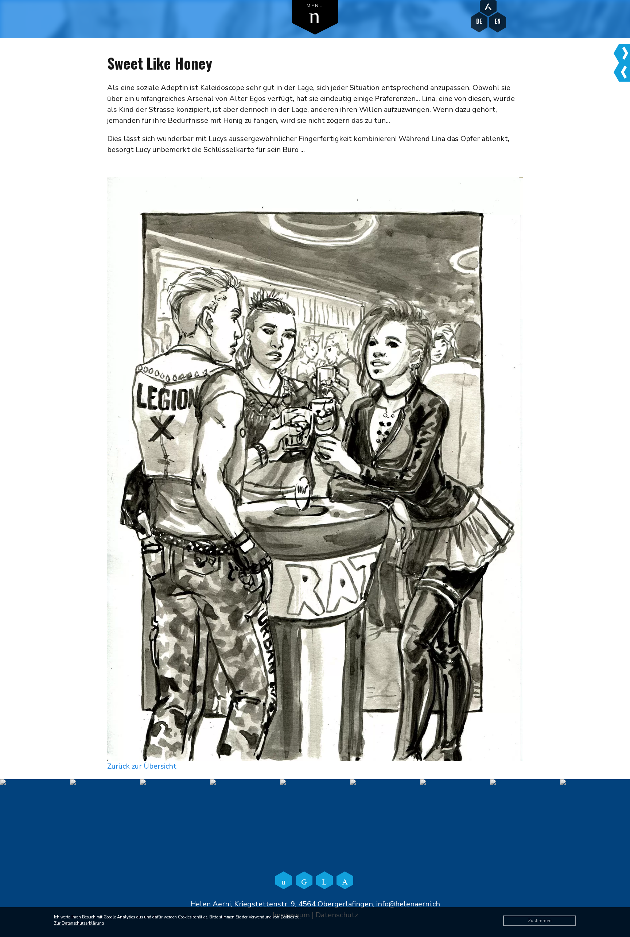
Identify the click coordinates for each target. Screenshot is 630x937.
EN (498, 21)
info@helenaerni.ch (408, 904)
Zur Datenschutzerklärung (79, 923)
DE (479, 21)
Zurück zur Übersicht (141, 766)
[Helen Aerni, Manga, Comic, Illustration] (488, 6)
